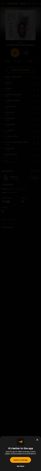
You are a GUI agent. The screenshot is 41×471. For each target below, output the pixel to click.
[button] (20, 235)
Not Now (20, 466)
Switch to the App (20, 460)
